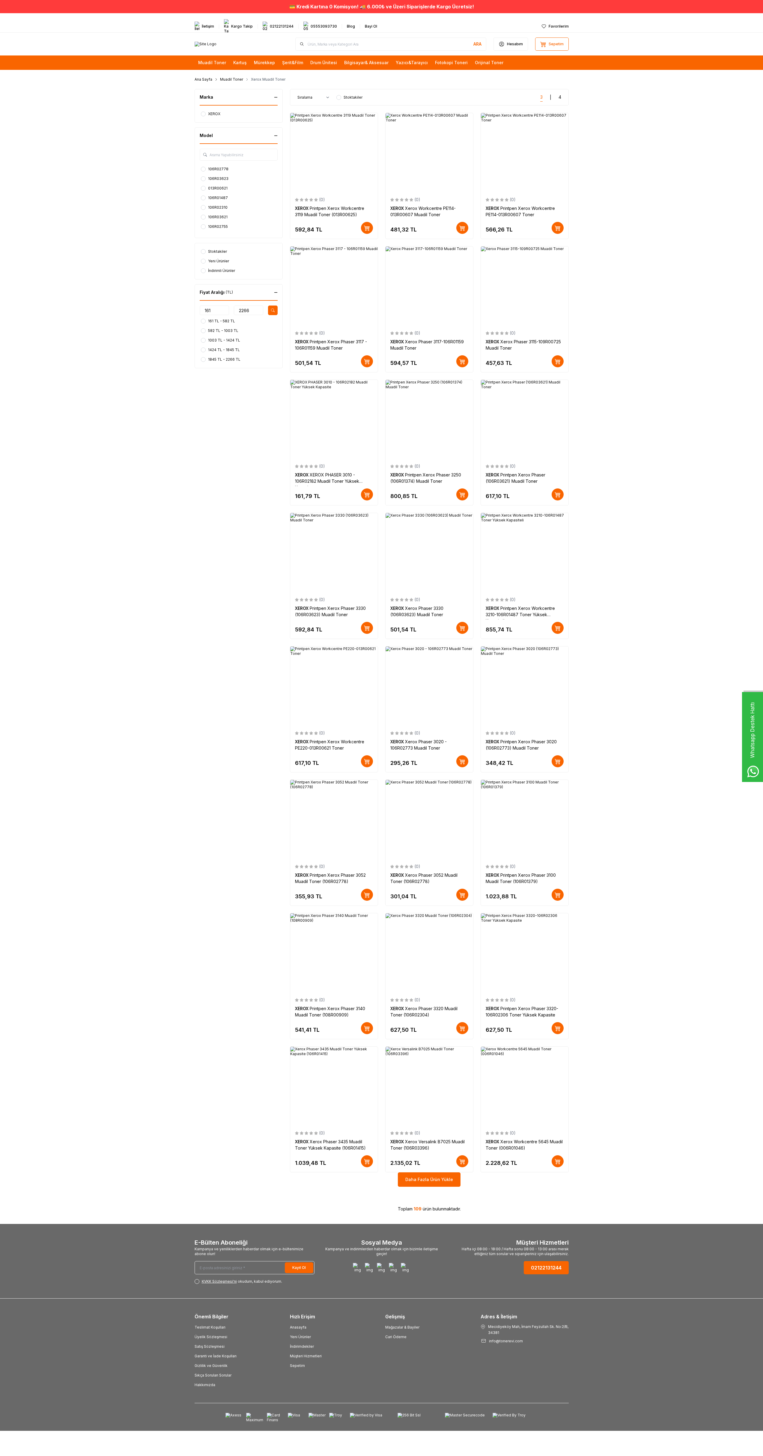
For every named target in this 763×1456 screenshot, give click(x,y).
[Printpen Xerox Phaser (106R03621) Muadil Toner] (524, 419)
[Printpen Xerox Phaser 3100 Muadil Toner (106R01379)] (524, 819)
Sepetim (297, 1365)
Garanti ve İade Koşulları (216, 1356)
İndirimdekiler (302, 1346)
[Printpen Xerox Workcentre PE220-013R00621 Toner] (334, 685)
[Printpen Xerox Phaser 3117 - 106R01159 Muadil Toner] (334, 285)
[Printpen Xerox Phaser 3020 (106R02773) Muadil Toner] (524, 685)
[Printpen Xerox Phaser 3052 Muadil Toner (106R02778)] (334, 819)
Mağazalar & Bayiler (402, 1327)
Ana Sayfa (203, 79)
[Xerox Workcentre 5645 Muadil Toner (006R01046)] (524, 1086)
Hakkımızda (205, 1385)
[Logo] (205, 44)
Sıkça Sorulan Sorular (213, 1375)
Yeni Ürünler (300, 1337)
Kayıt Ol (299, 1267)
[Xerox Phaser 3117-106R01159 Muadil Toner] (429, 285)
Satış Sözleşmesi (210, 1346)
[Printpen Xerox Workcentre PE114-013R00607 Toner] (524, 152)
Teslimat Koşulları (210, 1327)
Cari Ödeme (396, 1337)
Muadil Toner (231, 79)
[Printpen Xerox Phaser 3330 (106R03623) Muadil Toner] (334, 552)
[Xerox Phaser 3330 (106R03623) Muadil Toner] (429, 552)
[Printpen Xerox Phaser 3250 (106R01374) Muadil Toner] (429, 419)
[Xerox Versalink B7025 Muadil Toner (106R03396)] (429, 1086)
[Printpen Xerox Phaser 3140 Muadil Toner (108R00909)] (334, 952)
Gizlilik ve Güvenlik (211, 1365)
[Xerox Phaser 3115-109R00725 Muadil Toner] (524, 285)
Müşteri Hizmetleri (306, 1356)
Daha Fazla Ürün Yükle (429, 1179)
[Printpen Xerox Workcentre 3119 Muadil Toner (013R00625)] (334, 152)
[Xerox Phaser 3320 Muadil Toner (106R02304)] (429, 952)
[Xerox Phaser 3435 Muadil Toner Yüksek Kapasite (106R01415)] (334, 1086)
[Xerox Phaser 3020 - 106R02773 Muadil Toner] (429, 685)
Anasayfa (298, 1327)
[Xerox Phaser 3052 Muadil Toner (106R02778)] (429, 819)
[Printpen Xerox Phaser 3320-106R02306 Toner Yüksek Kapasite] (524, 952)
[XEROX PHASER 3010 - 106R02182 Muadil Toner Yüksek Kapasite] (334, 419)
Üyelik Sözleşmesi (211, 1337)
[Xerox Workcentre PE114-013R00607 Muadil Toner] (429, 152)
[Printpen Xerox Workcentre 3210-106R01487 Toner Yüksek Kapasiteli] (524, 552)
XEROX (302, 208)
